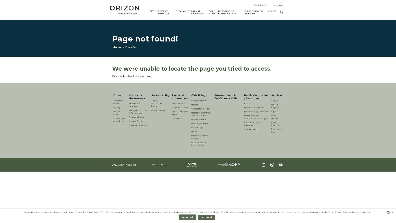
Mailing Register (275, 106)
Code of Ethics (135, 121)
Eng (281, 5)
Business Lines (117, 113)
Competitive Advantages (118, 120)
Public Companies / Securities (256, 97)
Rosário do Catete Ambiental (252, 124)
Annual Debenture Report (180, 113)
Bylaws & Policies (137, 117)
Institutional (260, 5)
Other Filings (197, 127)
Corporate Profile (118, 102)
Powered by (159, 165)
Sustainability (160, 95)
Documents (177, 118)
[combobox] (388, 212)
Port (275, 5)
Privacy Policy (342, 212)
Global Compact (158, 110)
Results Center (178, 103)
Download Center (180, 107)
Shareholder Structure (134, 105)
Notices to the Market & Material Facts (200, 114)
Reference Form (198, 119)
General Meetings (199, 100)
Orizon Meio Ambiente (254, 107)
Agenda (274, 111)
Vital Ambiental (251, 129)
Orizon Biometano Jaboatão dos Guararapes (256, 117)
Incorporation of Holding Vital (198, 144)
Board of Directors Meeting (199, 137)
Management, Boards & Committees (138, 112)
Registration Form (199, 123)
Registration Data (276, 130)
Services (277, 95)
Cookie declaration (361, 212)
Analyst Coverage (275, 124)
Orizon (117, 95)
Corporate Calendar (200, 108)
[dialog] (198, 216)
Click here (117, 76)
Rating (194, 131)
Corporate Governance (137, 97)
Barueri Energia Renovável (256, 111)
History (116, 107)
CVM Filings (199, 95)
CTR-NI (247, 103)
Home (117, 47)
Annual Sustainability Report (157, 103)
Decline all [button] (207, 217)
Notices (194, 104)
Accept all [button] (187, 217)
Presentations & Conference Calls (227, 12)
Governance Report (138, 125)
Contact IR (275, 100)
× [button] (392, 212)
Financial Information (180, 97)
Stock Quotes (274, 117)
